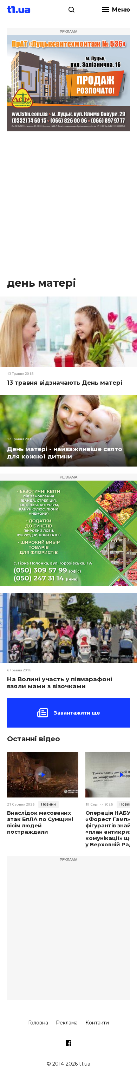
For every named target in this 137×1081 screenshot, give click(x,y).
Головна (38, 1023)
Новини (48, 804)
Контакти (97, 1023)
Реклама (67, 1023)
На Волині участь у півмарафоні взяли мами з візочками (59, 683)
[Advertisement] (68, 203)
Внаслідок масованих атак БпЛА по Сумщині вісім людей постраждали (40, 822)
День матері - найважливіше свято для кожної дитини (64, 452)
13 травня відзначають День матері (64, 382)
